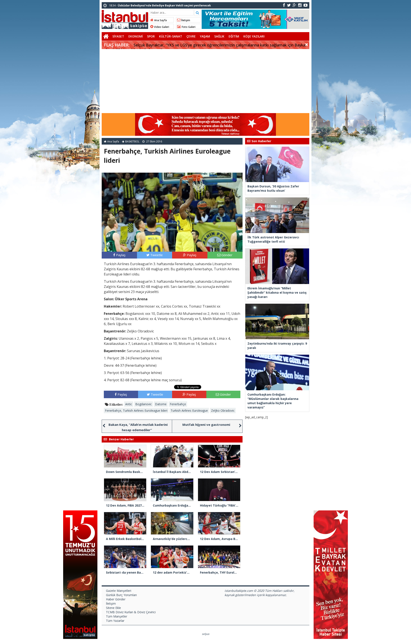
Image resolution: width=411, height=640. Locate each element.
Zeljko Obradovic (223, 410)
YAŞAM (205, 36)
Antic (128, 404)
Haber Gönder (115, 599)
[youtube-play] (306, 5)
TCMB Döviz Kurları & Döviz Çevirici (131, 612)
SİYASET (118, 36)
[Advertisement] (205, 81)
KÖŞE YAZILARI (254, 36)
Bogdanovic (143, 404)
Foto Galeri (188, 27)
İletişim (185, 20)
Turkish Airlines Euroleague (189, 410)
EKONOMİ (135, 36)
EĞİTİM (234, 36)
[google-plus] (294, 5)
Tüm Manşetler (116, 616)
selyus (205, 634)
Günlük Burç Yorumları (121, 595)
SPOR (151, 36)
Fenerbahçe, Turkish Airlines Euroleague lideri (136, 410)
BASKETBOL (132, 141)
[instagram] (300, 5)
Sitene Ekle (113, 608)
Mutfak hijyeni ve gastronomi (206, 424)
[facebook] (284, 5)
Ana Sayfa (160, 20)
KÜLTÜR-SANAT (170, 36)
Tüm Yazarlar (115, 621)
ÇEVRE (191, 36)
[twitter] (289, 5)
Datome (161, 404)
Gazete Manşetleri (118, 591)
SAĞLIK (219, 36)
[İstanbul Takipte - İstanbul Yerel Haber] (125, 19)
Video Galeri (161, 27)
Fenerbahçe (178, 404)
